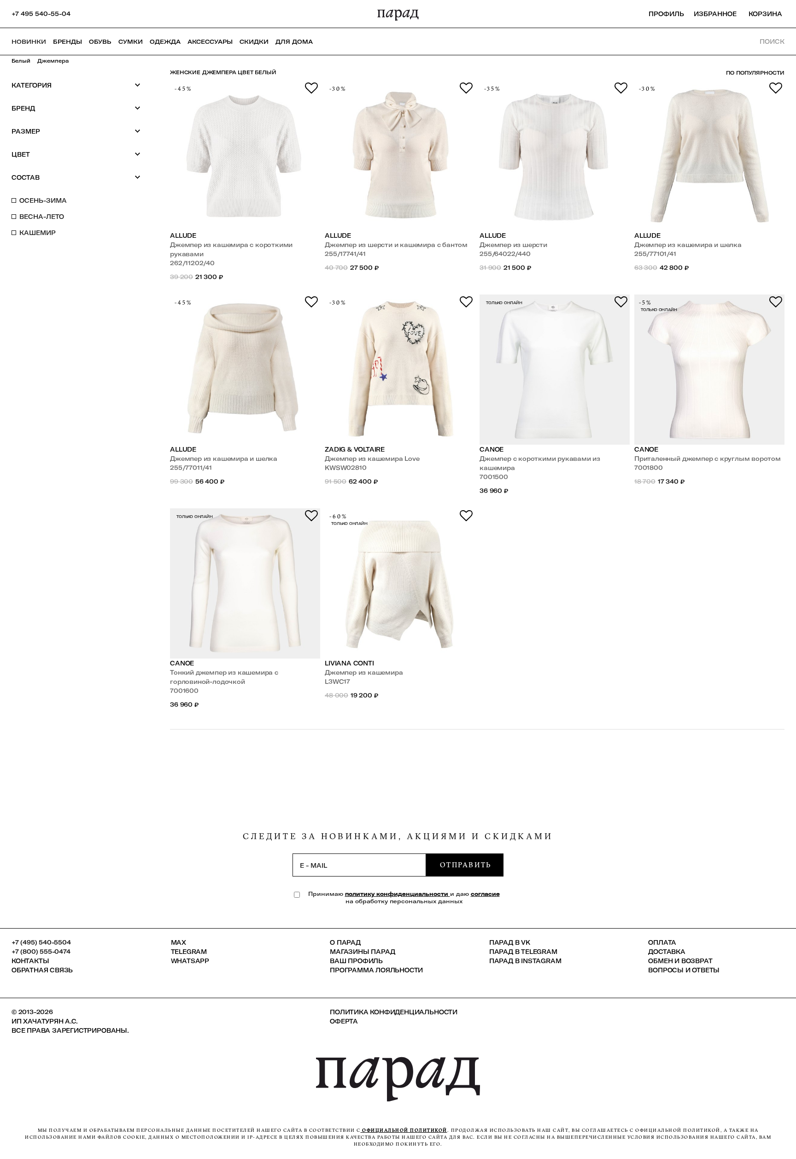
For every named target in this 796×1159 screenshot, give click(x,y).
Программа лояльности (376, 970)
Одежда (165, 41)
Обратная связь (42, 970)
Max (178, 942)
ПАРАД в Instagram (525, 961)
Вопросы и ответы (684, 970)
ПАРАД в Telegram (523, 951)
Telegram (189, 951)
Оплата (662, 942)
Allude (183, 235)
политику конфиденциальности (397, 893)
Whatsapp (190, 961)
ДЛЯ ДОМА (294, 41)
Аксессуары (210, 41)
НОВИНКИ (29, 41)
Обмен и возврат (680, 961)
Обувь (100, 41)
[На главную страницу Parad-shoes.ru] (398, 14)
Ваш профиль (356, 961)
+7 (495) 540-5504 (41, 942)
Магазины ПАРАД (362, 951)
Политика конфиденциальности (393, 1012)
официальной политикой (404, 1130)
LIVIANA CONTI (349, 663)
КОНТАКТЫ (30, 961)
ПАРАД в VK (509, 942)
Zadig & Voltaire (355, 449)
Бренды (67, 41)
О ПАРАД (345, 942)
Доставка (666, 951)
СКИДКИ (254, 41)
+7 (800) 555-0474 (41, 951)
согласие (485, 893)
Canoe (491, 449)
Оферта (344, 1021)
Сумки (130, 41)
